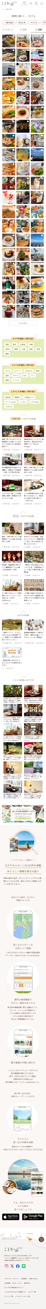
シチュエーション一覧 (22, 1296)
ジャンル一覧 (8, 1296)
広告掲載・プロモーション (13, 1283)
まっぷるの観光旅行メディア (13, 1287)
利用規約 (24, 1279)
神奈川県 (9, 9)
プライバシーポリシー (11, 1279)
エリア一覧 (32, 1292)
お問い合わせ (33, 1279)
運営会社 (27, 1283)
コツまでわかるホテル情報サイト (15, 1292)
